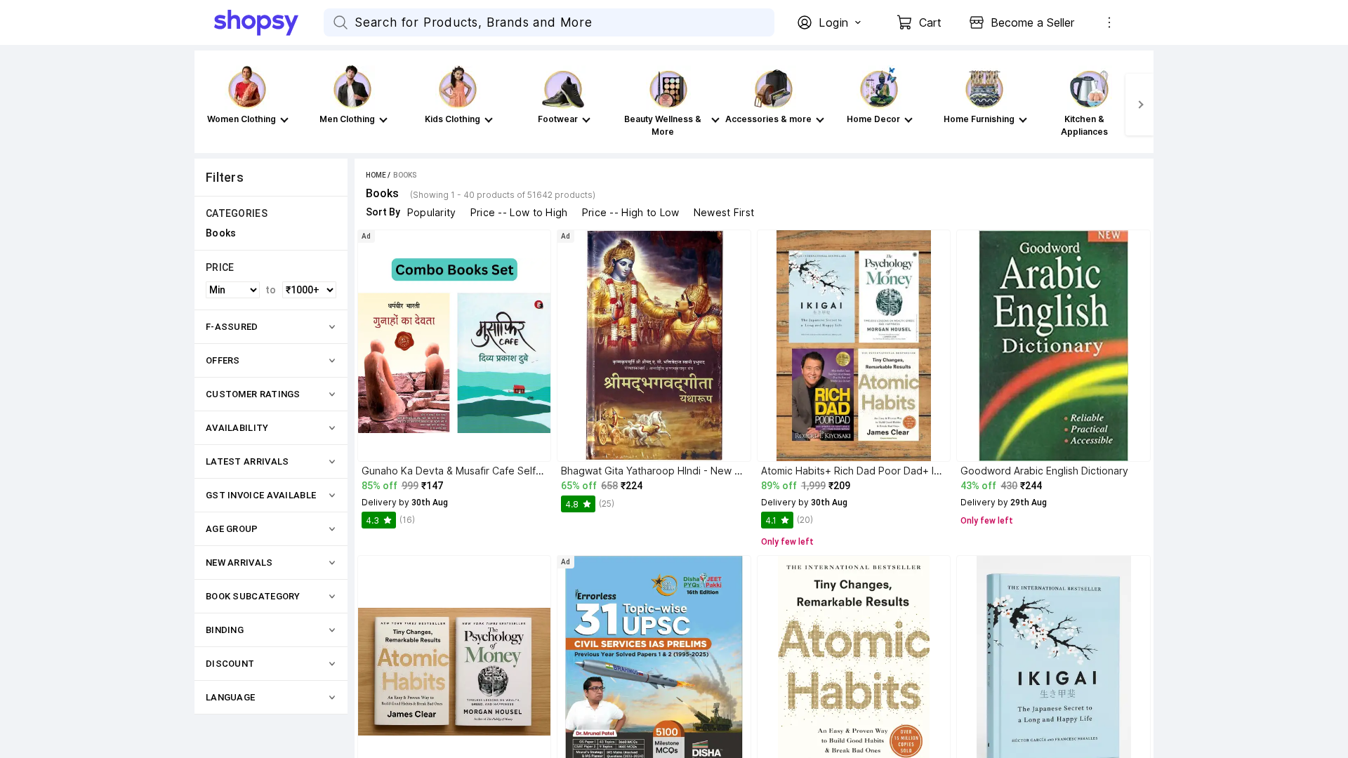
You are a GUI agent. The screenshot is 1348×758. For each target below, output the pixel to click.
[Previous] (208, 104)
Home (376, 175)
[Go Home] (269, 22)
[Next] (1139, 104)
